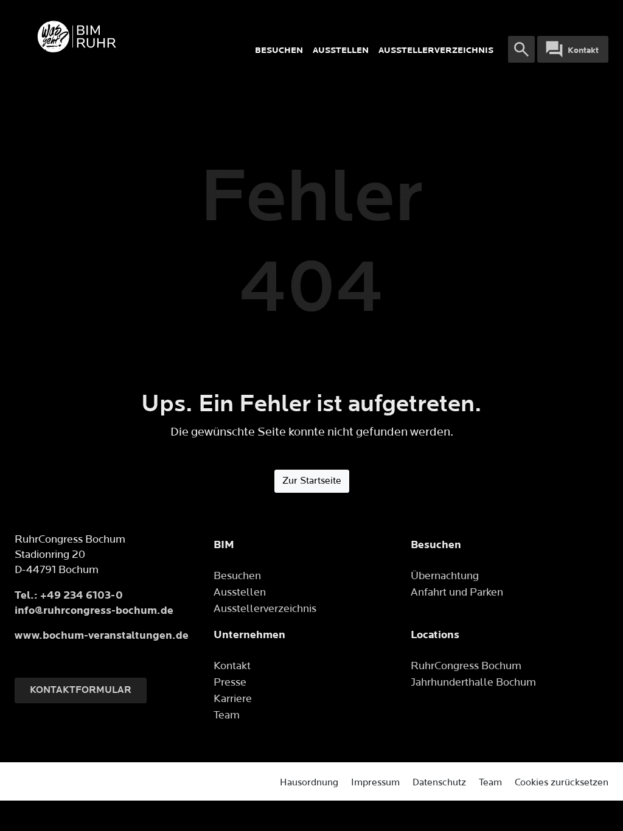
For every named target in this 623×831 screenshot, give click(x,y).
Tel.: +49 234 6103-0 (69, 595)
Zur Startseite (311, 481)
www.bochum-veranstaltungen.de (102, 635)
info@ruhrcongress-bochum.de (94, 610)
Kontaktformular (80, 690)
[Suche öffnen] (521, 49)
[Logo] (132, 36)
